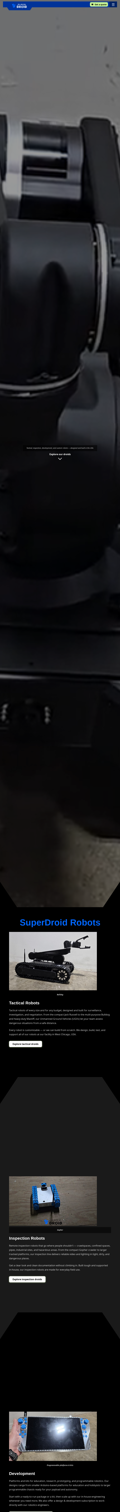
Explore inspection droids (27, 1279)
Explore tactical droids (25, 1044)
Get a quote (101, 4)
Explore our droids (60, 454)
